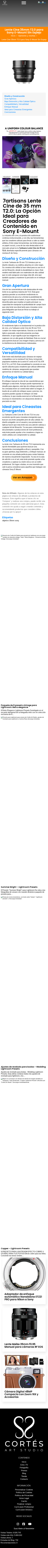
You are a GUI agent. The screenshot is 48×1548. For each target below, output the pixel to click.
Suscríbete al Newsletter (24, 1528)
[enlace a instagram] (18, 1524)
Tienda (24, 1476)
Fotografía (24, 1468)
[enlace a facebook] (24, 1524)
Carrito (24, 1501)
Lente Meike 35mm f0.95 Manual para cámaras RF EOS (23, 1345)
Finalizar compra (24, 1504)
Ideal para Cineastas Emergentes (18, 109)
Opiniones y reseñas (26, 36)
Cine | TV (24, 1465)
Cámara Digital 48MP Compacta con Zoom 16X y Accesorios (21, 1394)
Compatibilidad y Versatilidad (16, 104)
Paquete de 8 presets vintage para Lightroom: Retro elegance (19, 706)
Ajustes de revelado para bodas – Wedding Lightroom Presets (23, 1067)
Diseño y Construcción (14, 96)
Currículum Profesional (24, 1507)
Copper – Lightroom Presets (15, 1248)
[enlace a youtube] (30, 1524)
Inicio (13, 36)
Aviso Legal (24, 1498)
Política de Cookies (24, 1492)
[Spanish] (44, 3)
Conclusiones (10, 112)
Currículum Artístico (24, 1510)
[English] (40, 3)
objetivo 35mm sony (10, 520)
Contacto (24, 1479)
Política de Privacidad (24, 1495)
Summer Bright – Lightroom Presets (19, 887)
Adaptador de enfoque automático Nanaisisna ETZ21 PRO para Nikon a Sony (23, 1296)
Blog (24, 1473)
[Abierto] (24, 2)
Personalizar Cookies (24, 1490)
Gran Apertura (10, 99)
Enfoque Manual (11, 107)
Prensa (24, 1470)
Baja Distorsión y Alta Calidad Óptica (19, 101)
